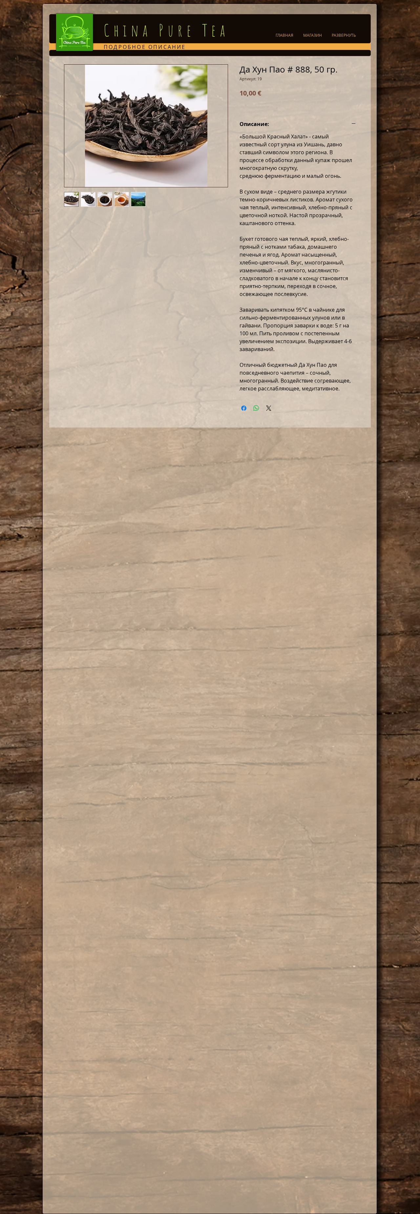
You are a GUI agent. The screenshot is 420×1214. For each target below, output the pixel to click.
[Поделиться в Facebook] (244, 408)
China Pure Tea (166, 30)
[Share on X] (269, 408)
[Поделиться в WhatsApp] (256, 408)
